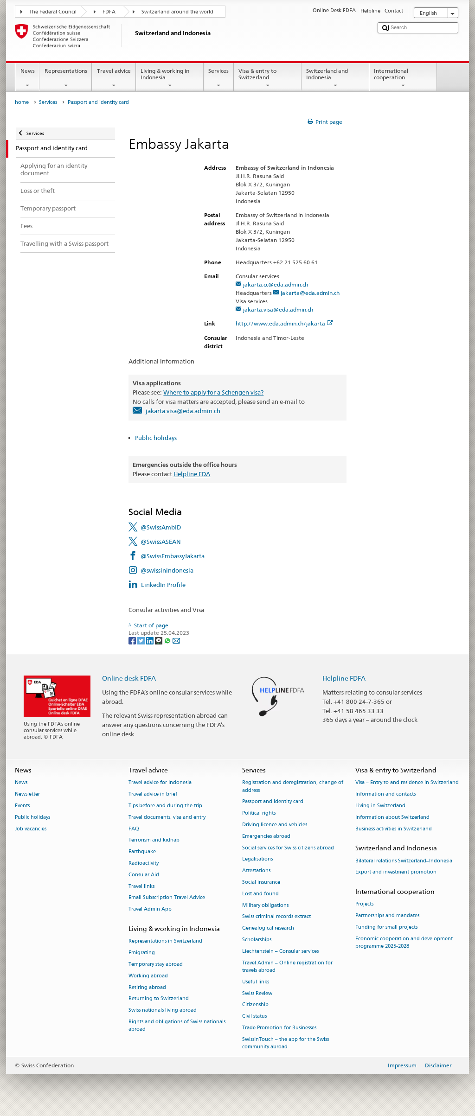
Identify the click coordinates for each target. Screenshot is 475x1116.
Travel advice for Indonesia (160, 783)
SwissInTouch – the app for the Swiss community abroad (285, 1043)
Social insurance (261, 882)
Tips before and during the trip (165, 806)
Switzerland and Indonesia (327, 74)
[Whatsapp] (168, 640)
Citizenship (255, 1005)
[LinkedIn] (150, 640)
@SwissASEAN (161, 541)
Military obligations (265, 905)
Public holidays (156, 437)
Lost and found (260, 894)
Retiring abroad (147, 987)
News (27, 70)
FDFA (109, 12)
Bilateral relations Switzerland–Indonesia (403, 861)
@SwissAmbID (161, 527)
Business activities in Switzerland (393, 829)
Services (218, 70)
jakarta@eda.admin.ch (310, 293)
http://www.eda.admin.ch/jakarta (280, 323)
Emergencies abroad (266, 836)
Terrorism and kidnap (154, 840)
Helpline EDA (191, 474)
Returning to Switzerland (158, 999)
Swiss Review (257, 993)
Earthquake (142, 852)
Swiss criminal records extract (276, 917)
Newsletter (27, 794)
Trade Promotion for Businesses (279, 1028)
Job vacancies (30, 829)
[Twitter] (141, 640)
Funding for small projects (386, 928)
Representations (66, 70)
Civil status (254, 1017)
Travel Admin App (150, 909)
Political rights (259, 813)
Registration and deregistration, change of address (292, 786)
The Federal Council (53, 12)
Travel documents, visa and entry (166, 817)
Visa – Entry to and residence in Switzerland (407, 783)
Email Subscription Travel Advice (166, 898)
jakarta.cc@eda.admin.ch (275, 284)
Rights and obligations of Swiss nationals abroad (176, 1025)
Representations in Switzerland (165, 941)
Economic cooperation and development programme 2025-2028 (404, 942)
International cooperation (391, 74)
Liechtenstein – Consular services (280, 951)
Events (22, 806)
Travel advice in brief (152, 794)
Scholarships (256, 940)
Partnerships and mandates (387, 916)
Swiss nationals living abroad (162, 1011)
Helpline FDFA (344, 678)
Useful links (255, 982)
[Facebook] (132, 640)
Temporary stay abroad (155, 964)
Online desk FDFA (129, 678)
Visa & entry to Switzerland (257, 74)
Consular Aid (143, 875)
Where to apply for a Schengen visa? (213, 392)
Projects (364, 904)
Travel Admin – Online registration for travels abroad (287, 966)
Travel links (141, 886)
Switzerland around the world (177, 12)
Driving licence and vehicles (274, 825)
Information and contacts (385, 794)
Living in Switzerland (380, 806)
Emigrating (141, 953)
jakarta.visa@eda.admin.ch (278, 309)
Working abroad (148, 976)
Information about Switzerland (392, 817)
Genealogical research (268, 928)
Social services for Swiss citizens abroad (288, 848)
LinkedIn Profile (163, 584)
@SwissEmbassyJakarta (173, 556)
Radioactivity (143, 863)
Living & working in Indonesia (165, 74)
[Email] (176, 640)
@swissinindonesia (167, 570)
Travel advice (114, 70)
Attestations (256, 871)
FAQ (133, 829)
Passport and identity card (272, 802)
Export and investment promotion (395, 872)
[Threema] (159, 640)
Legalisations (257, 859)
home (22, 102)
